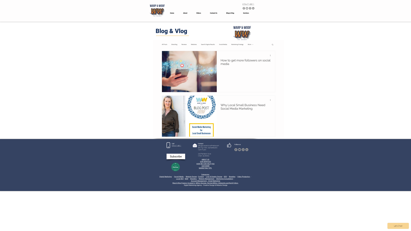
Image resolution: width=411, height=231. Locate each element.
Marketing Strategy (237, 44)
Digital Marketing (165, 177)
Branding (174, 44)
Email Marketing (214, 181)
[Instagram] (250, 8)
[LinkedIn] (253, 8)
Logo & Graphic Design (214, 177)
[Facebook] (244, 8)
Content (201, 177)
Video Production (243, 177)
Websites (194, 44)
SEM (186, 179)
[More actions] (271, 55)
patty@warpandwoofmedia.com (208, 146)
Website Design (191, 177)
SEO (225, 177)
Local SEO (180, 179)
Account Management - (199, 181)
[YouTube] (247, 8)
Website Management (207, 179)
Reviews (184, 44)
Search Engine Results (208, 44)
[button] (273, 45)
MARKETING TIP (205, 168)
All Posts (164, 44)
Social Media (223, 44)
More (249, 44)
